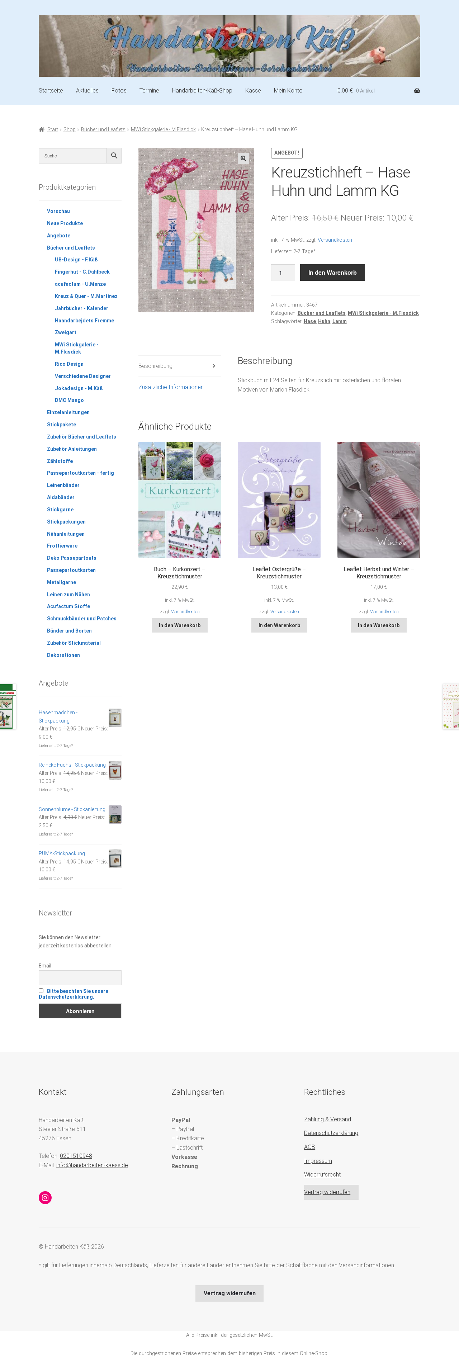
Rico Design (69, 364)
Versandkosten (335, 240)
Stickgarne (60, 509)
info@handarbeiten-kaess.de (92, 1165)
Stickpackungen (66, 522)
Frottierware (62, 546)
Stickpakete (61, 424)
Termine (149, 90)
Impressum (318, 1161)
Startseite (51, 90)
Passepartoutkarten (71, 570)
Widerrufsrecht (322, 1174)
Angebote (58, 235)
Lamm (339, 321)
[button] (243, 158)
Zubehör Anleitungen (72, 449)
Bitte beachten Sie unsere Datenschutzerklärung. (73, 994)
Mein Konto (288, 90)
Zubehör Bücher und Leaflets (81, 437)
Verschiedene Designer (83, 376)
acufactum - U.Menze (80, 284)
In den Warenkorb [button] (179, 625)
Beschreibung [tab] (155, 366)
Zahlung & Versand (327, 1119)
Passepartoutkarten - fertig (80, 473)
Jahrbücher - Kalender (81, 308)
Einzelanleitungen (68, 412)
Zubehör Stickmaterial (74, 643)
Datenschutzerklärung (331, 1133)
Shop (69, 129)
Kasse (253, 90)
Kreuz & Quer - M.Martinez (86, 296)
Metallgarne (61, 582)
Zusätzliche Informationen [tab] (171, 387)
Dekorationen (63, 655)
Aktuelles (87, 90)
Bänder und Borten (69, 631)
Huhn (324, 321)
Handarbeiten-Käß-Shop (202, 90)
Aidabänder (61, 497)
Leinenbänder (63, 485)
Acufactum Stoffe (68, 606)
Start (52, 129)
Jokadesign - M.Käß (79, 388)
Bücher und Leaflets (103, 129)
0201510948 (76, 1155)
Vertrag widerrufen (327, 1192)
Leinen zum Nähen (68, 594)
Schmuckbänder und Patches (82, 618)
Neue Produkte (65, 223)
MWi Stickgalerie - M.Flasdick (163, 129)
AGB (309, 1147)
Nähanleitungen (66, 534)
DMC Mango (69, 400)
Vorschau (58, 211)
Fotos (119, 90)
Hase (310, 321)
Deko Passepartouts (71, 558)
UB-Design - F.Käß (76, 259)
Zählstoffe (60, 461)
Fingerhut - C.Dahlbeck (82, 272)
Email (45, 966)
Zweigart (65, 332)
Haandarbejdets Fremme (84, 320)
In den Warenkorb (332, 272)
